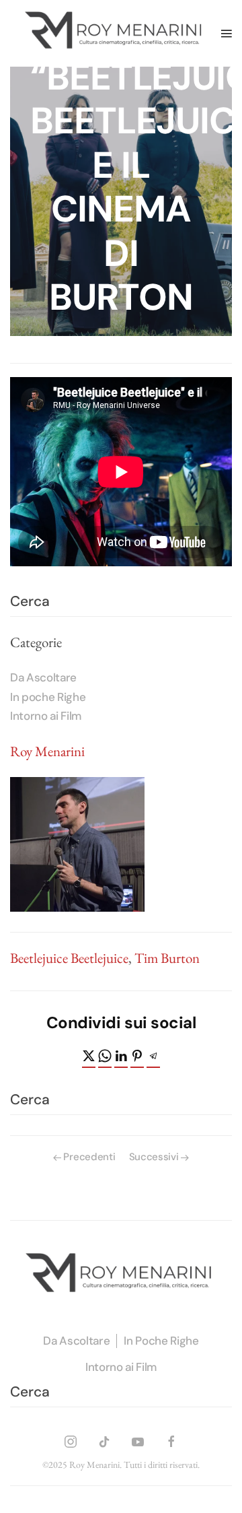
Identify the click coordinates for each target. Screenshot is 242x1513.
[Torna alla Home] (115, 33)
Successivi (154, 1157)
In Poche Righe (161, 1340)
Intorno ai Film (45, 715)
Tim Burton (167, 958)
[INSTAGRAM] (70, 1439)
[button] (226, 33)
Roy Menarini (47, 751)
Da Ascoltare (43, 677)
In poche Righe (47, 697)
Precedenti (89, 1157)
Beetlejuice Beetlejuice (69, 958)
